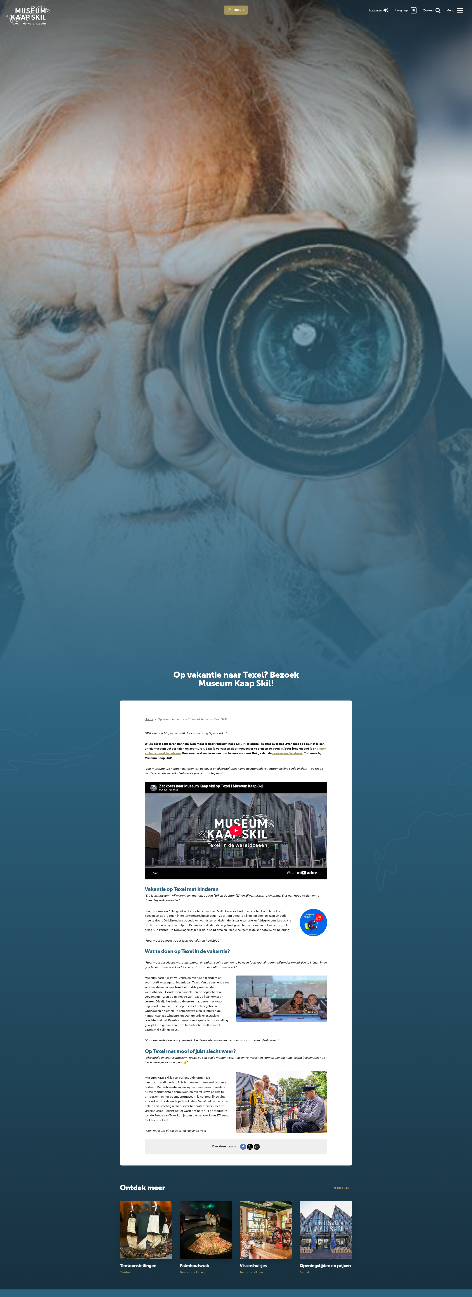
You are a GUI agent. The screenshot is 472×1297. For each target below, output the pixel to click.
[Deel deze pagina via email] (257, 1146)
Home (149, 719)
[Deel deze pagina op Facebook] (243, 1146)
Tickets (238, 10)
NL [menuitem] (414, 10)
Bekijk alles (341, 1188)
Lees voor (375, 10)
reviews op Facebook (287, 753)
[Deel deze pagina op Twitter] (250, 1146)
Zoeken (428, 10)
